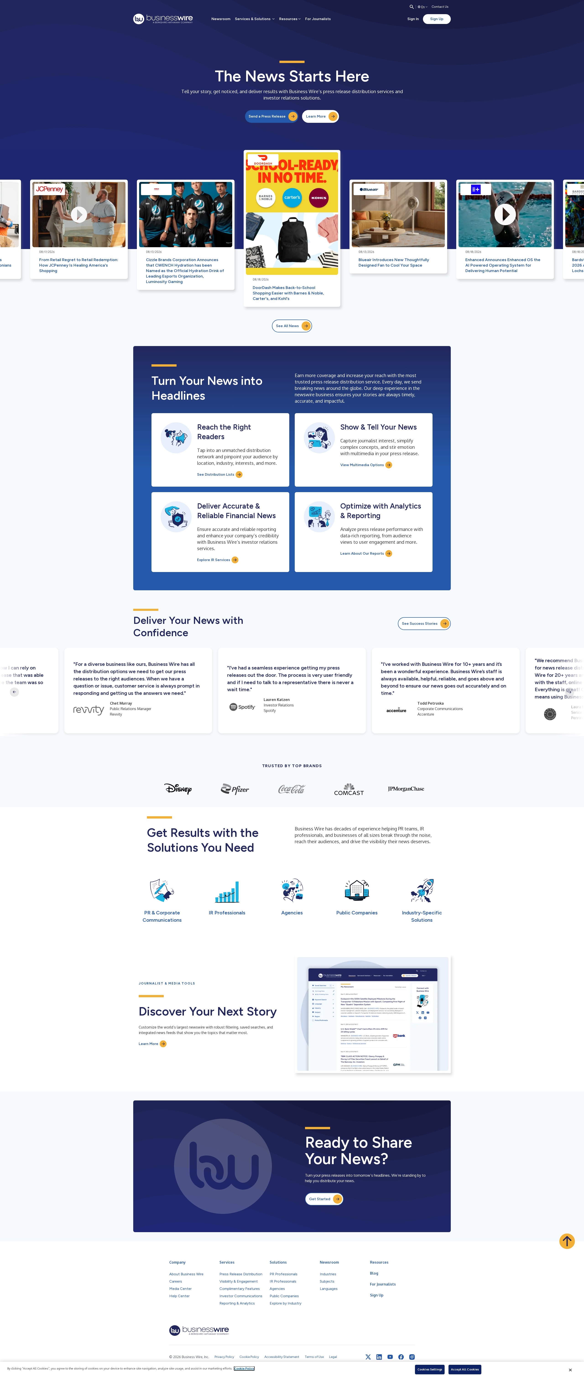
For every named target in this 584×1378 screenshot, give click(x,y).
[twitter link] (368, 1357)
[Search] (412, 7)
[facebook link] (401, 1357)
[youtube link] (390, 1357)
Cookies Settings (429, 1369)
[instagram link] (412, 1357)
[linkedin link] (379, 1357)
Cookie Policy (244, 1368)
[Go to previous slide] (14, 692)
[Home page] (163, 19)
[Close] (570, 1370)
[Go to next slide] (569, 692)
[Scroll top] (567, 1241)
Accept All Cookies (465, 1369)
